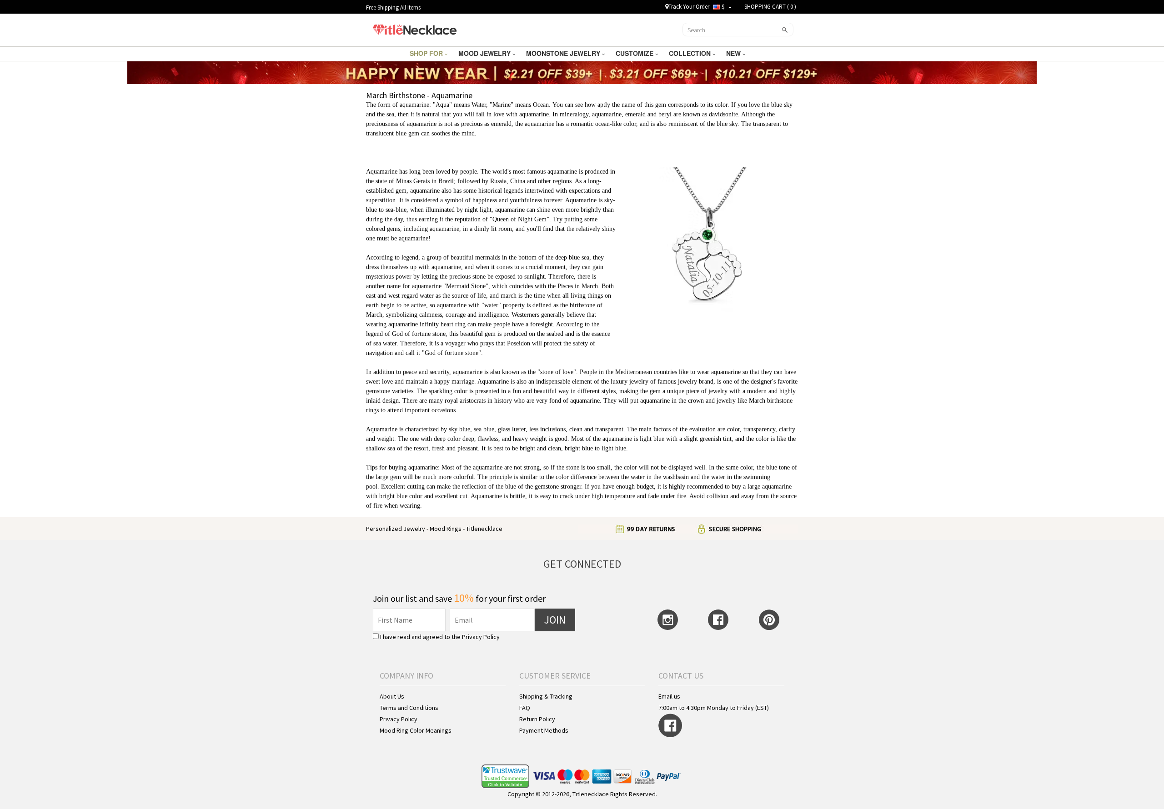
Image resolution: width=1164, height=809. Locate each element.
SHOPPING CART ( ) (770, 6)
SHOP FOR (427, 53)
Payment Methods (543, 730)
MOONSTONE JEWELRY (564, 53)
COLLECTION (690, 53)
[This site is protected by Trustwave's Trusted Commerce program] (505, 776)
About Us (392, 696)
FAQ (524, 708)
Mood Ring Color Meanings (416, 730)
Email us (669, 696)
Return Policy (537, 719)
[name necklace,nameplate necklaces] (414, 29)
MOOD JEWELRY (485, 53)
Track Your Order (688, 6)
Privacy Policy (481, 637)
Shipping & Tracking (545, 696)
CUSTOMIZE (635, 53)
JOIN (555, 620)
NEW (734, 53)
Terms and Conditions (409, 708)
